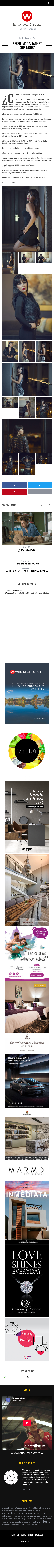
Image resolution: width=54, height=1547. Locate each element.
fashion (39, 1513)
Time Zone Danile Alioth (27, 562)
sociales (41, 1521)
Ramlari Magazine (45, 1519)
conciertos (5, 1510)
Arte (18, 1508)
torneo (4, 1525)
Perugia (23, 1519)
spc (49, 1522)
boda (36, 1508)
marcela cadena (29, 1516)
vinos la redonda (32, 1524)
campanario (46, 1508)
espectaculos (19, 1513)
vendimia (14, 1525)
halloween (9, 1516)
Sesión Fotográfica (29, 1522)
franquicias (46, 1513)
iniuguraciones (17, 1516)
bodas (40, 1508)
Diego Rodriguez (24, 1510)
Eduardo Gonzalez (34, 1510)
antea (11, 1508)
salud (18, 1522)
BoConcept (30, 1508)
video (19, 1524)
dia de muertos (13, 1510)
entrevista (7, 1513)
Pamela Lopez (13, 1519)
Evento (27, 1513)
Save (21, 1522)
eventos (32, 1513)
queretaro (35, 1519)
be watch (23, 1508)
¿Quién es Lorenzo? (27, 550)
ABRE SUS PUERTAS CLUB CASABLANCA (27, 569)
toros (8, 1524)
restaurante (12, 1522)
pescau (29, 1519)
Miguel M (5, 1519)
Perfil (21, 38)
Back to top (25, 1542)
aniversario (5, 1508)
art (15, 1508)
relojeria (5, 1522)
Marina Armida (40, 1516)
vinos (24, 1525)
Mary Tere (48, 1516)
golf (3, 1516)
